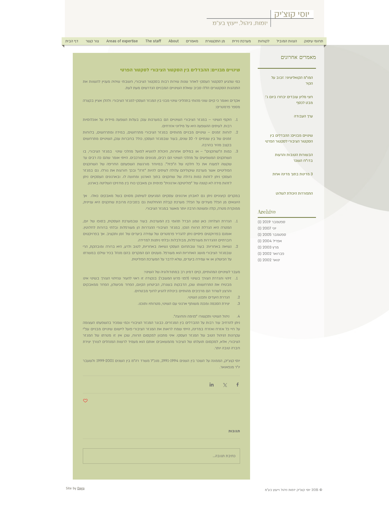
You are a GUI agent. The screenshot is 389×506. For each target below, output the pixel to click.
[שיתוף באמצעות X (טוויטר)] (224, 384)
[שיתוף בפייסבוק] (237, 384)
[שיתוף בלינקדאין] (211, 384)
